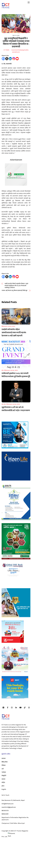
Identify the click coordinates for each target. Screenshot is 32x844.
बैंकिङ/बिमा (5, 762)
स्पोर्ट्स (3, 782)
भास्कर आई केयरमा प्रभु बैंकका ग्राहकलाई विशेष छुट (14, 291)
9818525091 (5, 814)
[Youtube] (17, 58)
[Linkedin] (10, 58)
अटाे (2, 404)
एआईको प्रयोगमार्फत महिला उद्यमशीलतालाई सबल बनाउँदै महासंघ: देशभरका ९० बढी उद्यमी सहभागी (14, 332)
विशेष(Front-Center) (6, 326)
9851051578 (5, 810)
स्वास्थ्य (3, 779)
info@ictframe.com (7, 804)
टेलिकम (4, 765)
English (4, 789)
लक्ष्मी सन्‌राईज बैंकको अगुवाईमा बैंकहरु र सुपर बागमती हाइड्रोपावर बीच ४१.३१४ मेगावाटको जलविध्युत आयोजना (16, 286)
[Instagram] (13, 58)
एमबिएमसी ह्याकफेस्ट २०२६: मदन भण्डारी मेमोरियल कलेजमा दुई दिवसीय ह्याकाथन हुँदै (16, 375)
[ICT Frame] (6, 9)
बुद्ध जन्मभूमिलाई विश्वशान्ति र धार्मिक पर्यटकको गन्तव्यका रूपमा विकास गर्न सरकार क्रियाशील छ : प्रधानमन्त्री (16, 43)
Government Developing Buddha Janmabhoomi (19, 51)
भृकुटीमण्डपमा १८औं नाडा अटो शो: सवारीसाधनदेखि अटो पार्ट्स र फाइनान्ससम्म (16, 409)
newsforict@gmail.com (9, 807)
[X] (6, 58)
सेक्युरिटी (4, 775)
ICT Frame (6, 50)
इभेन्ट (3, 370)
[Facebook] (3, 58)
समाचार (13, 326)
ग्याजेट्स (4, 772)
